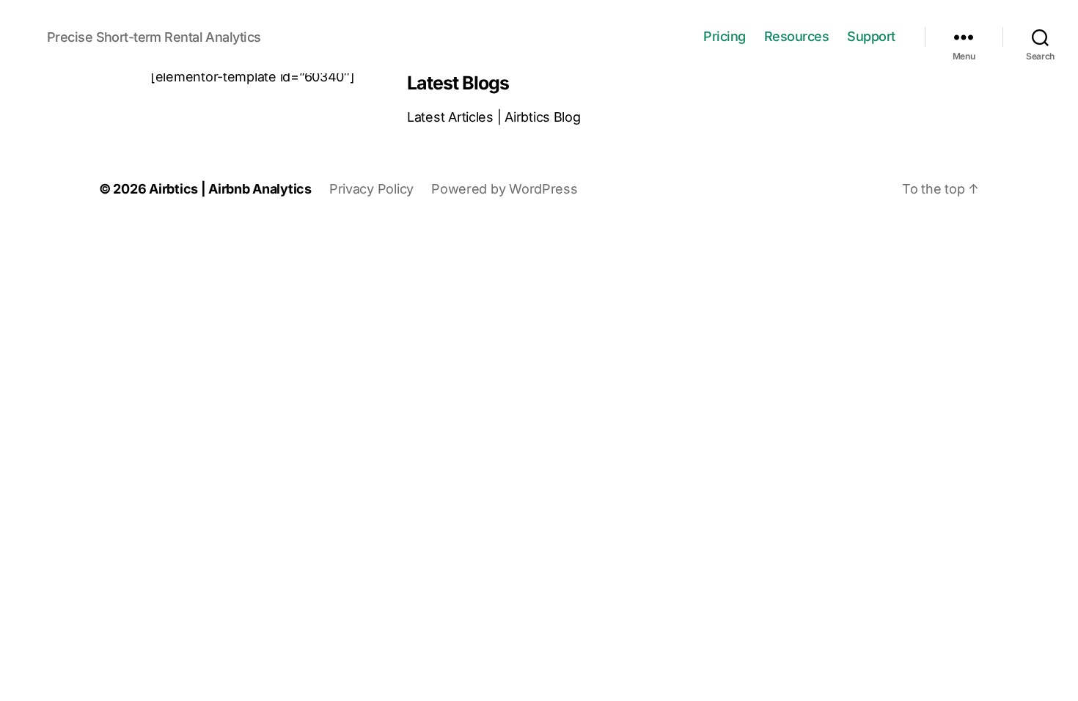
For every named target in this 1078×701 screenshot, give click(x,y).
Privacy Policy (371, 189)
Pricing (724, 36)
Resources (796, 36)
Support (871, 36)
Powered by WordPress (504, 189)
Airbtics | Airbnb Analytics (230, 189)
